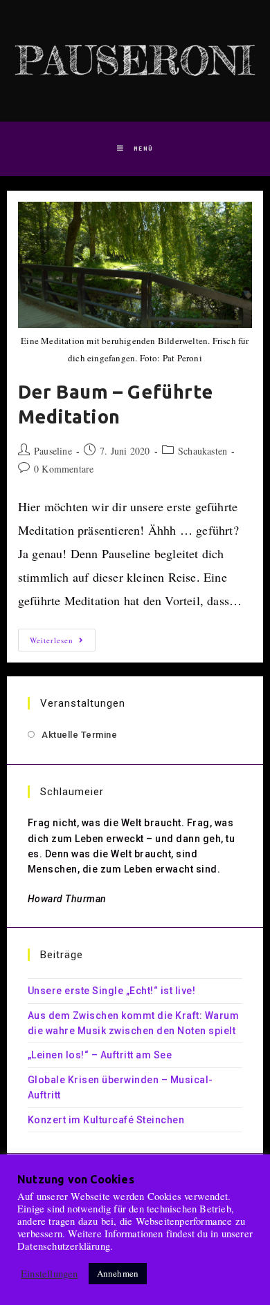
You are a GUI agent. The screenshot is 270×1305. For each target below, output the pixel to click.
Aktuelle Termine (79, 735)
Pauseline (53, 450)
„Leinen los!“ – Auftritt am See (100, 1054)
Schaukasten (202, 450)
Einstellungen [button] (49, 1274)
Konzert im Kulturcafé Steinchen (106, 1119)
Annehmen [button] (118, 1273)
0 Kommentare (63, 468)
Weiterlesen (63, 642)
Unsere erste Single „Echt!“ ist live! (112, 990)
